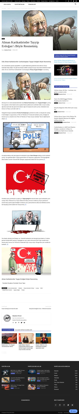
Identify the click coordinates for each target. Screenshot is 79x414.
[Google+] (16, 323)
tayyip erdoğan (17, 290)
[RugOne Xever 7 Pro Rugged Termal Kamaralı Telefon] (9, 338)
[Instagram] (68, 1)
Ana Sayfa (7, 4)
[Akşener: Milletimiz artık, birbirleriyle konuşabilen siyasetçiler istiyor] (43, 338)
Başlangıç (23, 1)
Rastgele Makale (44, 1)
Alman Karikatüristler (12, 288)
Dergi (56, 111)
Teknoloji (32, 4)
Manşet (56, 103)
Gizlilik (57, 1)
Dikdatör (20, 288)
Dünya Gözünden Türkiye (29, 288)
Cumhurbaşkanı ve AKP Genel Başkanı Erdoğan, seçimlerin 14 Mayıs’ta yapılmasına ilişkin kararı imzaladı (64, 129)
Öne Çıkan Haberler (58, 122)
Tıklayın (63, 80)
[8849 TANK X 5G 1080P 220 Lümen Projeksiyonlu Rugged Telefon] (5, 372)
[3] (44, 159)
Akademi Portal (7, 50)
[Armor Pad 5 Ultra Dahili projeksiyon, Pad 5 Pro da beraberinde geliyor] (5, 379)
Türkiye (22, 290)
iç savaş (37, 288)
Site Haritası (33, 1)
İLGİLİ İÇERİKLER (8, 330)
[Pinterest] (71, 1)
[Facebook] (66, 1)
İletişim (28, 1)
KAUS (41, 288)
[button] (75, 4)
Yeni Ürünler (19, 4)
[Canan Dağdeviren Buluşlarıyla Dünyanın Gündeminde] (32, 387)
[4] (25, 204)
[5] (7, 244)
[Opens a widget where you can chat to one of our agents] (73, 411)
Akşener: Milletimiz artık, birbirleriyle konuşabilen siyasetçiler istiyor (41, 346)
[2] (6, 118)
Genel (8, 8)
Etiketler (38, 1)
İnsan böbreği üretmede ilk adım (10, 308)
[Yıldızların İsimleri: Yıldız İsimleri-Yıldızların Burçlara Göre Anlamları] (32, 372)
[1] (19, 108)
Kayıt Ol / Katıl (18, 1)
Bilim (38, 388)
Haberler (56, 94)
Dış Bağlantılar (52, 1)
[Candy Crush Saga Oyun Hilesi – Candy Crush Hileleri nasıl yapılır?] (32, 379)
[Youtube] (76, 1)
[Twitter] (73, 1)
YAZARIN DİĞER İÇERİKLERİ (23, 330)
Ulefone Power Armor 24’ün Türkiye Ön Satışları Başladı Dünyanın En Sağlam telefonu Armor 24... (65, 118)
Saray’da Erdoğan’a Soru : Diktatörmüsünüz (40, 308)
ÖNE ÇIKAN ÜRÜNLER (61, 86)
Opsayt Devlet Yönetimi (7, 290)
